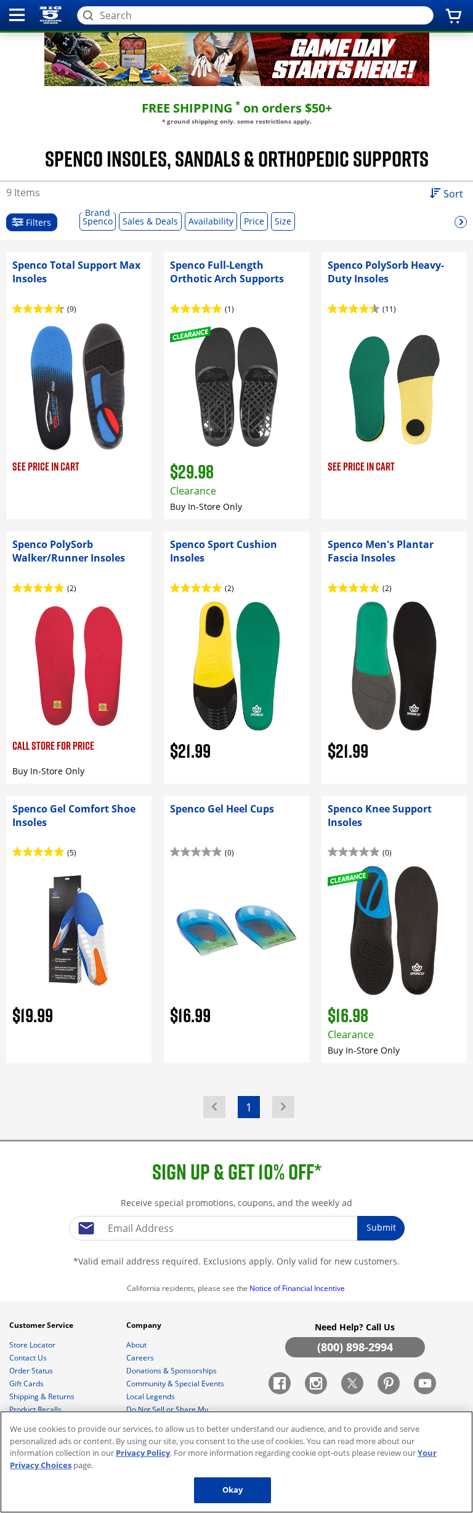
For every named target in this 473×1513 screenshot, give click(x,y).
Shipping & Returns (42, 1396)
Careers (141, 1357)
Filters (37, 222)
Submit (381, 1227)
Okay (232, 1489)
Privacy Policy (143, 1452)
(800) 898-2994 (355, 1347)
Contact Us (29, 1357)
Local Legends (151, 1396)
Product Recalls (36, 1409)
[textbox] (236, 1228)
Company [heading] (144, 1325)
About (137, 1345)
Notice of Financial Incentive (298, 1288)
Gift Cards (27, 1383)
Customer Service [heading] (42, 1325)
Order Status (32, 1370)
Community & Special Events (176, 1383)
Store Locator (33, 1345)
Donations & (171, 1370)
